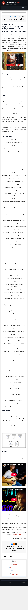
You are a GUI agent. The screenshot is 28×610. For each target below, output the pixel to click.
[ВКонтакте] (12, 544)
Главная (6, 16)
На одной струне (15, 16)
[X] (16, 544)
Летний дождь (17, 534)
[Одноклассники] (14, 544)
